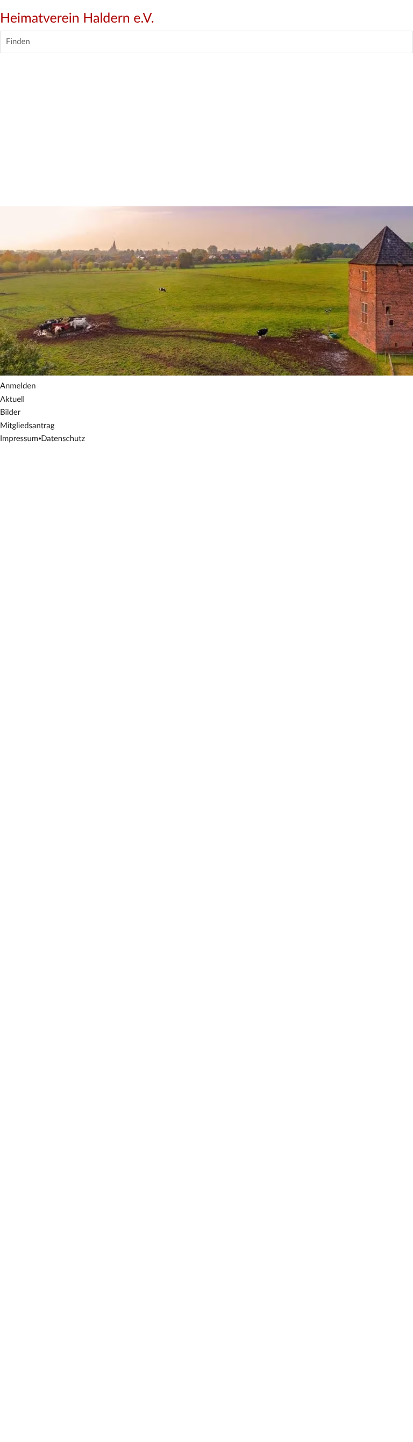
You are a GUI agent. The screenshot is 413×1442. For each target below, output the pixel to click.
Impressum (19, 439)
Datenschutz (63, 439)
